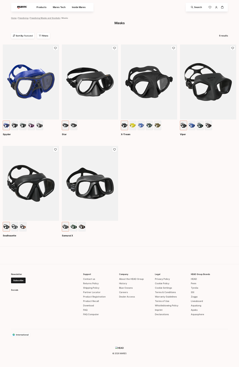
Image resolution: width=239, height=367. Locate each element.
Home (14, 18)
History (123, 283)
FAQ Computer (91, 314)
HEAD (194, 279)
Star (64, 134)
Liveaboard (197, 301)
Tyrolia (194, 287)
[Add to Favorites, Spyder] (55, 48)
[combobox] (22, 36)
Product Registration (94, 296)
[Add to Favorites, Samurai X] (114, 149)
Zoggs (194, 296)
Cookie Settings (163, 287)
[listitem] (6, 125)
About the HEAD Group (131, 279)
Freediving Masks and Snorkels (45, 18)
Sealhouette (9, 235)
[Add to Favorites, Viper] (232, 48)
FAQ (85, 310)
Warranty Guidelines (166, 296)
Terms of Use (162, 301)
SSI (192, 292)
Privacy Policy (162, 279)
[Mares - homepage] (22, 7)
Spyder (7, 134)
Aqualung (196, 305)
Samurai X (67, 235)
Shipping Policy (91, 287)
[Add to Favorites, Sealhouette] (55, 149)
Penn (193, 283)
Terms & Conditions (165, 292)
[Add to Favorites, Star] (114, 48)
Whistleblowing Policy (166, 305)
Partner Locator (91, 292)
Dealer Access (127, 296)
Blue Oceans (126, 287)
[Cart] (222, 7)
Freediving (23, 18)
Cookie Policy (162, 283)
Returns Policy (91, 283)
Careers (123, 292)
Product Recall (91, 301)
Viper (183, 134)
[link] (210, 7)
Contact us (89, 279)
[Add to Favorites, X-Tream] (173, 48)
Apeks (194, 310)
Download (88, 305)
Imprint (159, 310)
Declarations (162, 314)
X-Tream (125, 134)
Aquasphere (197, 314)
